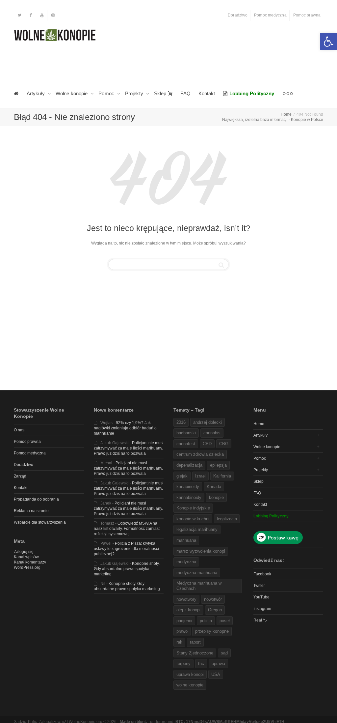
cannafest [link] (185, 443)
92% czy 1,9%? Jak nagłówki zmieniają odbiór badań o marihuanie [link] (125, 428)
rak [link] (179, 642)
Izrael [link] (200, 476)
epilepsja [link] (218, 465)
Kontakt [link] (206, 93)
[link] (328, 41)
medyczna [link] (186, 561)
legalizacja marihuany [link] (197, 529)
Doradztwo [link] (237, 15)
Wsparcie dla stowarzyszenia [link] (40, 522)
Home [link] (258, 423)
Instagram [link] (262, 608)
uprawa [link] (218, 663)
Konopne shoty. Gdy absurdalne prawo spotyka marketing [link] (127, 568)
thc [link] (201, 663)
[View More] (288, 93)
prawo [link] (182, 631)
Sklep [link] (161, 93)
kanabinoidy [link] (187, 486)
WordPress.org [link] (27, 567)
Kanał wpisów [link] (26, 557)
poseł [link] (225, 620)
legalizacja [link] (227, 518)
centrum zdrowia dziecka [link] (200, 454)
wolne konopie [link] (189, 684)
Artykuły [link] (36, 93)
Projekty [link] (134, 93)
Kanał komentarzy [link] (30, 562)
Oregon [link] (215, 609)
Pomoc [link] (107, 93)
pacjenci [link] (184, 620)
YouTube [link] (261, 597)
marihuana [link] (186, 540)
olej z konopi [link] (188, 609)
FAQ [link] (185, 93)
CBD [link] (207, 443)
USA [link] (215, 674)
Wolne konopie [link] (72, 93)
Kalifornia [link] (222, 476)
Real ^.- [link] (260, 620)
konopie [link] (216, 497)
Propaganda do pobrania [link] (36, 499)
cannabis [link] (211, 432)
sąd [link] (224, 653)
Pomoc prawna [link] (307, 15)
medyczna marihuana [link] (196, 572)
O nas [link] (19, 430)
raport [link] (195, 642)
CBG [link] (223, 443)
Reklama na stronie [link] (31, 510)
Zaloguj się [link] (24, 551)
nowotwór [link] (213, 599)
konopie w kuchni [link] (192, 518)
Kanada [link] (214, 486)
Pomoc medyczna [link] (270, 15)
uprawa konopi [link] (190, 674)
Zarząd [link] (20, 476)
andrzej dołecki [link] (207, 422)
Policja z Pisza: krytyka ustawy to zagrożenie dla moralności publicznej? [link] (126, 548)
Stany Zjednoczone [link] (194, 653)
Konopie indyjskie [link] (193, 508)
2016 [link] (181, 422)
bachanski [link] (186, 432)
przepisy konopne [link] (212, 631)
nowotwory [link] (186, 599)
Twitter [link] (259, 585)
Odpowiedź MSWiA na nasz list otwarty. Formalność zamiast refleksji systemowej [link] (127, 528)
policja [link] (206, 620)
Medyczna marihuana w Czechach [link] (198, 586)
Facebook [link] (262, 574)
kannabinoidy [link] (188, 497)
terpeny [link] (183, 663)
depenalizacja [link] (189, 465)
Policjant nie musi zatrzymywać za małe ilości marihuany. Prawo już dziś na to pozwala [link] (129, 448)
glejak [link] (182, 476)
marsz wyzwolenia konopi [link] (200, 551)
